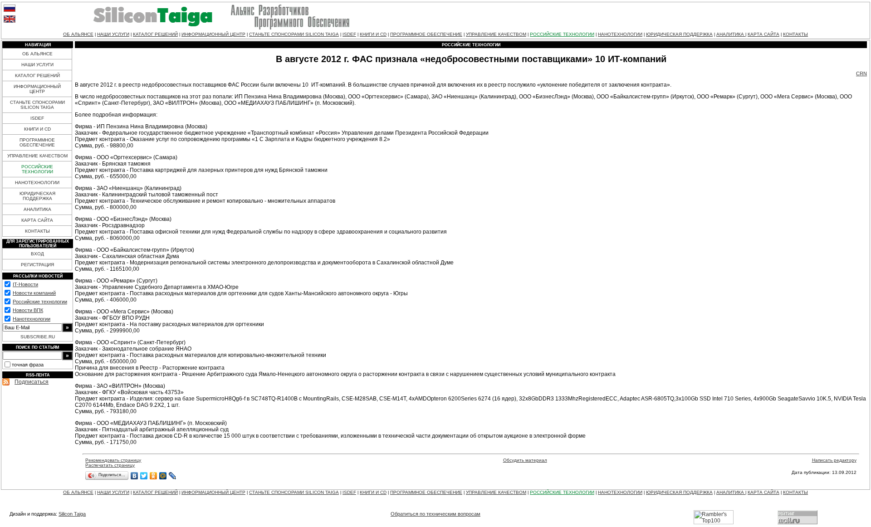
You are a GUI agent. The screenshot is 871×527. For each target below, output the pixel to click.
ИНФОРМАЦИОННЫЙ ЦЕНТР (213, 34)
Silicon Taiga (72, 514)
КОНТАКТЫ (795, 34)
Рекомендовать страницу (113, 460)
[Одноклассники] (153, 476)
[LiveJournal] (172, 476)
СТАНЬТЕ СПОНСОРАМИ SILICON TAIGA (294, 34)
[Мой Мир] (163, 476)
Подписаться (32, 382)
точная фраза (28, 364)
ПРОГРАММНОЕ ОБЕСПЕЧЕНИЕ (426, 34)
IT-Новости (25, 284)
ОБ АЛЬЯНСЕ (78, 34)
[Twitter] (144, 476)
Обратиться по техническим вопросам (435, 514)
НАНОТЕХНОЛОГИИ (620, 34)
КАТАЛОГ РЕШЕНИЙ (155, 34)
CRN (861, 73)
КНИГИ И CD (373, 34)
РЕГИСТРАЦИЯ (37, 264)
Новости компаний (34, 293)
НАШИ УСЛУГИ (113, 34)
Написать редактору (834, 460)
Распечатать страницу (110, 465)
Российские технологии (40, 301)
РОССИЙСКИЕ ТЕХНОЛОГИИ (562, 34)
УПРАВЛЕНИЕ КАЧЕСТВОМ (496, 34)
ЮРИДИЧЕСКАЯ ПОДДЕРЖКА (679, 34)
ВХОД (37, 253)
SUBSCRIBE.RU (37, 336)
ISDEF (349, 34)
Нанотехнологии (31, 319)
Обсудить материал (525, 460)
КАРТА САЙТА (763, 34)
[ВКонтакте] (134, 476)
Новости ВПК (28, 310)
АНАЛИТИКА (730, 34)
